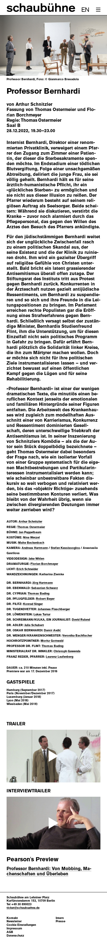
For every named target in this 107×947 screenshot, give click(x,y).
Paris (10, 693)
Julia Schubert (34, 625)
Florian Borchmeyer (44, 564)
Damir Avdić (52, 630)
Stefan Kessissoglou (65, 548)
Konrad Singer (33, 604)
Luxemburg (14, 697)
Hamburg (13, 690)
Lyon (10, 700)
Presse (60, 921)
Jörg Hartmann (42, 583)
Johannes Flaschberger (54, 609)
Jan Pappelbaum (30, 532)
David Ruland (81, 619)
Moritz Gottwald (52, 641)
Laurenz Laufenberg (59, 657)
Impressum (14, 928)
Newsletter (14, 921)
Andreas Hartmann (35, 548)
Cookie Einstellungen (21, 925)
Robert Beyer (45, 599)
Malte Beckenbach (31, 543)
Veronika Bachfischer (77, 635)
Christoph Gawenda (67, 651)
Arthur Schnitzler (30, 521)
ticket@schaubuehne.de (23, 908)
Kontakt (12, 918)
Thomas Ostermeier (31, 527)
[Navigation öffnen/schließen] (98, 9)
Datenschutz (15, 935)
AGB (10, 932)
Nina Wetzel (31, 537)
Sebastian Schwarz (44, 588)
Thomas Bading (38, 593)
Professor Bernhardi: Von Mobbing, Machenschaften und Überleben (49, 871)
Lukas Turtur (41, 614)
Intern (60, 918)
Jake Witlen (36, 558)
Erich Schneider (27, 569)
